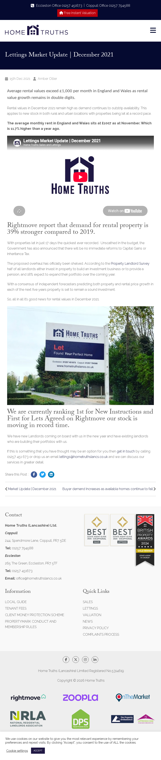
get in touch (126, 451)
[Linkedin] (51, 474)
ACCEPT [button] (38, 750)
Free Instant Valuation (79, 13)
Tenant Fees (15, 608)
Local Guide (16, 602)
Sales (88, 602)
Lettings (90, 608)
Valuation (92, 615)
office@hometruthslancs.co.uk (39, 578)
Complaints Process (101, 634)
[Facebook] (34, 474)
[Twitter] (42, 474)
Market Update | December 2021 (32, 489)
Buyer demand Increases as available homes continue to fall (107, 489)
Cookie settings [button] (17, 750)
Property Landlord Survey (130, 264)
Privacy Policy (96, 628)
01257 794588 (22, 548)
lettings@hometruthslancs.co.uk (83, 457)
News (88, 621)
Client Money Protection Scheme (34, 615)
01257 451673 (22, 571)
